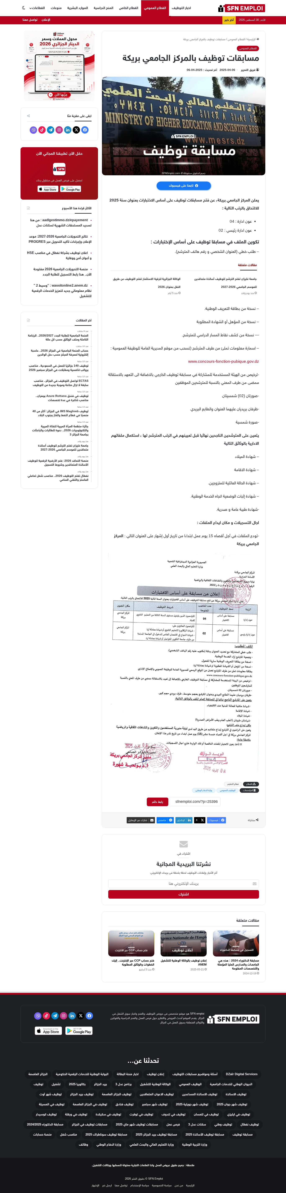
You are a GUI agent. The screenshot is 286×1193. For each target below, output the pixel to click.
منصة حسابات (42, 1134)
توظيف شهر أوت (51, 1094)
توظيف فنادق (125, 1104)
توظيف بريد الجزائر (82, 1094)
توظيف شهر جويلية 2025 (192, 1104)
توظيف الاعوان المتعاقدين (157, 1094)
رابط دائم (157, 802)
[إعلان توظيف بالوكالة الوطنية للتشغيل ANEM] (184, 943)
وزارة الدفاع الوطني (203, 790)
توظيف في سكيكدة (108, 1114)
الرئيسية (251, 39)
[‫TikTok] (42, 130)
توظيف (38, 1084)
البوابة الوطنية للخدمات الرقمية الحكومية (82, 1074)
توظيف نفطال (250, 1124)
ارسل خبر (107, 1185)
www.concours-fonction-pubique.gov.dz (223, 361)
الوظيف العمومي (227, 790)
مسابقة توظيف (243, 1134)
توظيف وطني (223, 1124)
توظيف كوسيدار (46, 1114)
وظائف (83, 1144)
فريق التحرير (248, 70)
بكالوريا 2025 (77, 1084)
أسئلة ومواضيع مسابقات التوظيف (195, 1074)
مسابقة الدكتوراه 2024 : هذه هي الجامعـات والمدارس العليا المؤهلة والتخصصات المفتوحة (238, 965)
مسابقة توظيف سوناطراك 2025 (106, 1134)
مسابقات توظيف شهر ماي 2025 (137, 1124)
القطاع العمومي (155, 8)
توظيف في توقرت (141, 1114)
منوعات (56, 8)
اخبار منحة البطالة (128, 1074)
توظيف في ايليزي (238, 1114)
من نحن (179, 1185)
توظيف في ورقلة (76, 1114)
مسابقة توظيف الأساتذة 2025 (205, 1134)
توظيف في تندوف (174, 1114)
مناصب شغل (68, 1134)
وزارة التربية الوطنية (194, 1144)
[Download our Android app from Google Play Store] (79, 1031)
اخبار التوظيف (181, 8)
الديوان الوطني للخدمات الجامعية (231, 1084)
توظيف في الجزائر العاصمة (90, 1104)
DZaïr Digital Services (242, 1074)
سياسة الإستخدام (139, 1185)
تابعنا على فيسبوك (181, 185)
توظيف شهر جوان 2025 (232, 1104)
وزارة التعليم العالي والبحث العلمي (152, 1144)
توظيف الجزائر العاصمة (116, 1094)
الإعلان (46, 20)
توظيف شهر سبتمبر (154, 1104)
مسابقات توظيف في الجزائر (89, 1124)
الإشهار (95, 1185)
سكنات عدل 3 (197, 1124)
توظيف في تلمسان (206, 1114)
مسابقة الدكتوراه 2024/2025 (45, 1124)
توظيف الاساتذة (236, 1094)
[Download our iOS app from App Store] (48, 1031)
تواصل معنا (30, 20)
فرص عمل (173, 1124)
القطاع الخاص (128, 8)
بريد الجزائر (100, 1084)
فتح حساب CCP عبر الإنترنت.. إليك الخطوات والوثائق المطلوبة (133, 963)
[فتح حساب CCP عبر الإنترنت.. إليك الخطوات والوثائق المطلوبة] (131, 943)
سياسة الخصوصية (162, 1185)
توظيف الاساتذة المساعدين (199, 1094)
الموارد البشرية (77, 8)
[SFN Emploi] (241, 8)
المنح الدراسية (103, 8)
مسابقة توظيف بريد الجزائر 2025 (156, 1134)
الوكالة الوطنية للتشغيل (155, 1084)
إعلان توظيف (155, 1074)
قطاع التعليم (233, 784)
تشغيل (56, 1084)
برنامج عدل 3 (123, 1084)
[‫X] (76, 130)
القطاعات (38, 8)
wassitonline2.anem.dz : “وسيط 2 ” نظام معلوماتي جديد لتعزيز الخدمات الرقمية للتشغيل (61, 290)
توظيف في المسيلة (51, 1104)
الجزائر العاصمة (38, 1074)
